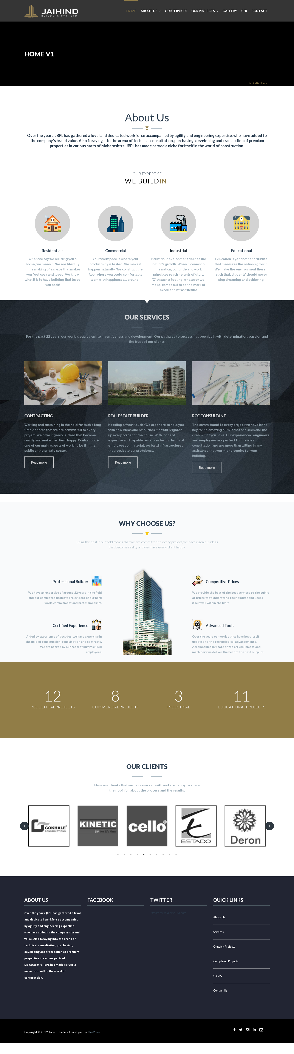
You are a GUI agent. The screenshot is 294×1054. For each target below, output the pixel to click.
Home (131, 11)
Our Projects (203, 11)
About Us (219, 917)
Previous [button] (24, 826)
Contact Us (220, 990)
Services (218, 932)
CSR (244, 11)
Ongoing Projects (224, 946)
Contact (259, 11)
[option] (48, 826)
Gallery (230, 11)
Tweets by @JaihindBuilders (168, 912)
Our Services (176, 11)
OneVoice (94, 1032)
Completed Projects (225, 961)
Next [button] (269, 826)
